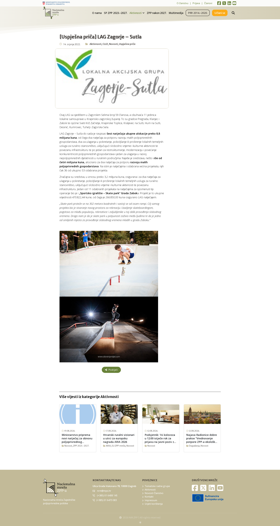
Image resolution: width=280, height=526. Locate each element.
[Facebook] (219, 3)
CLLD (105, 44)
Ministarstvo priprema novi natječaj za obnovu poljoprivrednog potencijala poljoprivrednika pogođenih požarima (77, 438)
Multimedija (176, 13)
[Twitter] (224, 3)
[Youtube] (234, 3)
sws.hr (140, 522)
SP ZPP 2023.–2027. (115, 13)
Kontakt (149, 496)
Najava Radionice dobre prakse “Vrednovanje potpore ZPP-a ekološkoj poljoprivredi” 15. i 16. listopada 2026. (202, 438)
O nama (97, 13)
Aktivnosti (135, 13)
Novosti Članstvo (154, 493)
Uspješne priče (127, 44)
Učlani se (219, 13)
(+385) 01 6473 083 (106, 500)
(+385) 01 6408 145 (107, 495)
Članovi (208, 3)
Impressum (151, 500)
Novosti (113, 44)
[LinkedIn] (229, 3)
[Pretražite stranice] (233, 13)
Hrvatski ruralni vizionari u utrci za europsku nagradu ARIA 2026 (118, 438)
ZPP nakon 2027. (157, 13)
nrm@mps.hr (104, 490)
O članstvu (182, 3)
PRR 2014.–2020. (198, 13)
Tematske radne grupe (157, 486)
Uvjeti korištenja (154, 503)
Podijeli (113, 369)
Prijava (196, 3)
